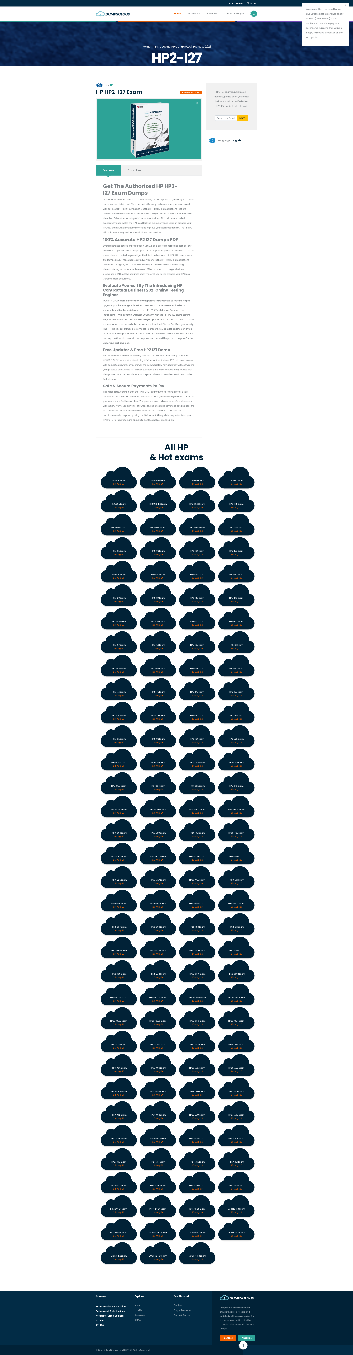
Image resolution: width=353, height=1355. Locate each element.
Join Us (138, 1310)
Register (240, 3)
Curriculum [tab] (134, 170)
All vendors (194, 13)
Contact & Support (234, 13)
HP (111, 85)
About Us (212, 13)
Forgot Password (182, 1310)
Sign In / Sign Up (182, 1315)
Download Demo (191, 93)
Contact (178, 1305)
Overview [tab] (108, 170)
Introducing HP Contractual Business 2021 (183, 47)
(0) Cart (253, 3)
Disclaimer (139, 1315)
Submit (242, 118)
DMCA (137, 1320)
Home (177, 13)
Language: (229, 140)
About (137, 1305)
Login (230, 3)
